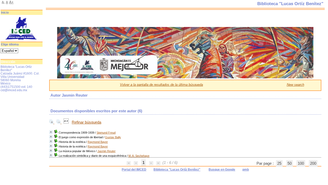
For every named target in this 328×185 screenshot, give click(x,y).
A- (3, 2)
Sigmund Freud (106, 132)
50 (290, 163)
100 (301, 163)
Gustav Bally (113, 137)
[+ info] (51, 132)
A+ (11, 2)
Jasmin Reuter (106, 151)
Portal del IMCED (134, 169)
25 (279, 163)
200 (313, 163)
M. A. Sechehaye (138, 155)
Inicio (5, 12)
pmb (245, 169)
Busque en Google (222, 169)
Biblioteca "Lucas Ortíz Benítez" (176, 169)
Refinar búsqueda (86, 122)
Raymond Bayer (98, 141)
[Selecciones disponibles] (67, 122)
